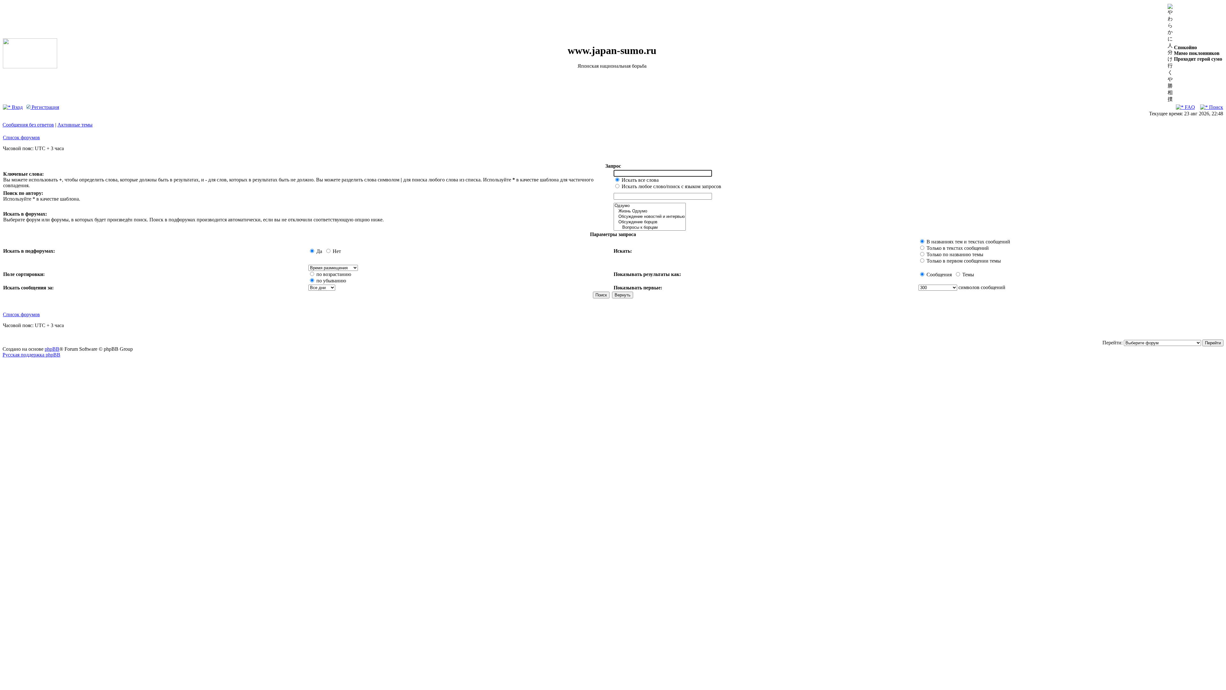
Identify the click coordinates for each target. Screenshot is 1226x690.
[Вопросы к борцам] (649, 227)
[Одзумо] (649, 206)
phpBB (52, 349)
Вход (17, 107)
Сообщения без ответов (28, 124)
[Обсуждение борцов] (649, 222)
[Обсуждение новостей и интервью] (649, 216)
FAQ (1189, 107)
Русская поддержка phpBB (31, 354)
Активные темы (75, 124)
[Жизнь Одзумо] (649, 211)
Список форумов (21, 137)
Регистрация (44, 107)
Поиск (1215, 107)
